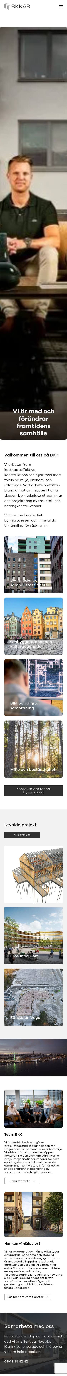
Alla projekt (22, 835)
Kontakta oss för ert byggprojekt (33, 791)
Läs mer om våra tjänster (25, 1297)
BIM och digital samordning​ (24, 706)
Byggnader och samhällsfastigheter (29, 583)
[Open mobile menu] (61, 6)
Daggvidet (20, 894)
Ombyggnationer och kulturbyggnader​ (31, 644)
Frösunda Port (24, 956)
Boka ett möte (19, 1181)
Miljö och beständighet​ (32, 769)
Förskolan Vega (25, 1017)
